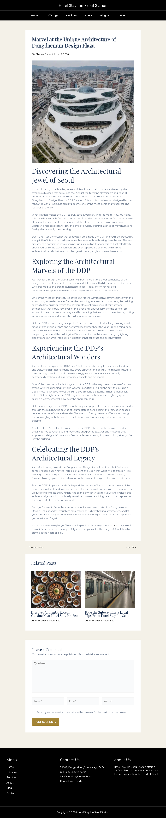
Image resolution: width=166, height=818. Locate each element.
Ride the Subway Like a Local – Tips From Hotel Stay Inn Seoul (107, 614)
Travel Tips (54, 620)
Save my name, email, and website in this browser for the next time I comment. (82, 712)
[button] (107, 15)
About (88, 15)
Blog (103, 15)
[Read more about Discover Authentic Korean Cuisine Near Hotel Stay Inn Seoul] (56, 589)
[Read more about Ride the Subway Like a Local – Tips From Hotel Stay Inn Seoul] (110, 589)
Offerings (52, 15)
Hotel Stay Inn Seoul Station (83, 5)
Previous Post (35, 547)
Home (34, 15)
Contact (122, 15)
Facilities (71, 15)
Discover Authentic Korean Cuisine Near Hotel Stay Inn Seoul (56, 614)
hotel (112, 525)
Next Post (133, 547)
